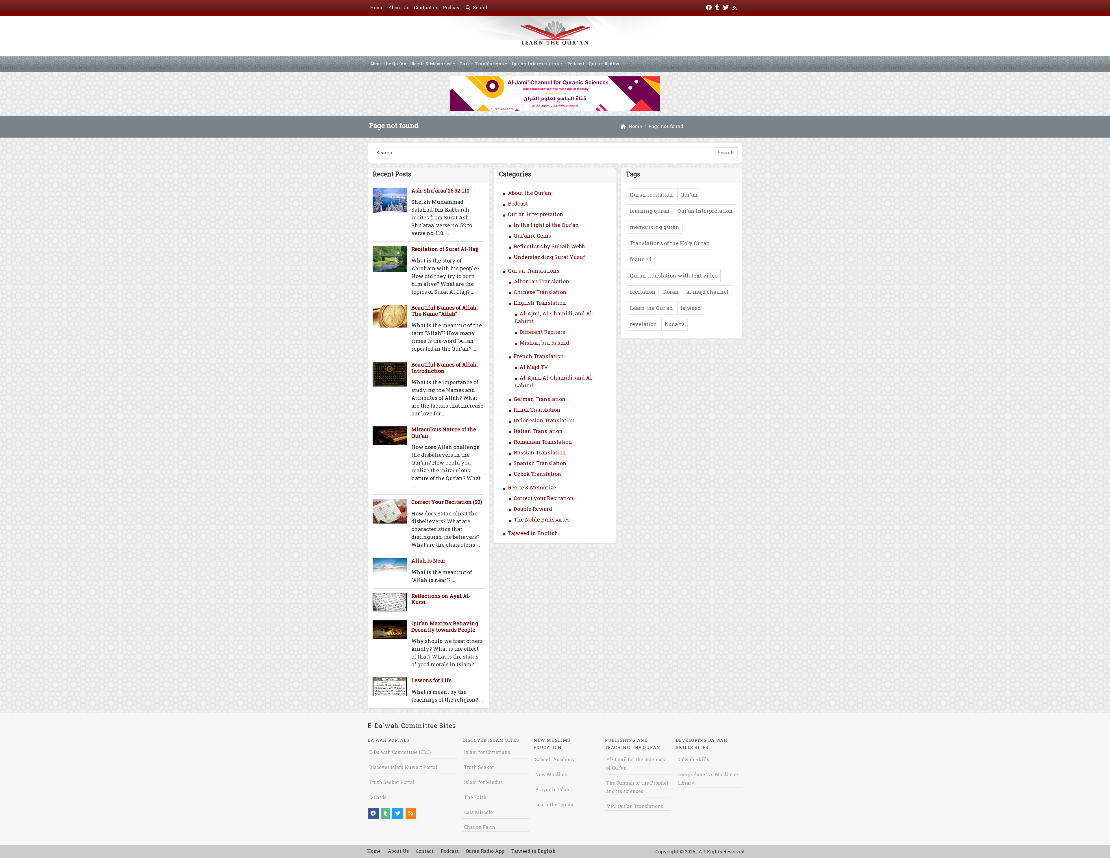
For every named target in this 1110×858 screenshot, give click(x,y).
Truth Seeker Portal (392, 782)
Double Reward (533, 508)
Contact (425, 851)
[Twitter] (726, 7)
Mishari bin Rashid (544, 342)
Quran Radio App (485, 851)
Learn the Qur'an (554, 804)
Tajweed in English (533, 533)
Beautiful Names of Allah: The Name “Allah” (444, 310)
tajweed (690, 307)
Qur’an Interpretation (535, 63)
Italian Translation (538, 431)
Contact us (426, 7)
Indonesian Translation (544, 420)
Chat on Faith (479, 827)
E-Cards (377, 797)
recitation (643, 291)
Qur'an (689, 194)
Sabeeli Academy (555, 759)
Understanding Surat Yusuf (549, 257)
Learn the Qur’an (651, 307)
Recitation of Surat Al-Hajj (444, 248)
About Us (398, 7)
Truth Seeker (479, 767)
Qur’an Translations (482, 63)
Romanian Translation (543, 441)
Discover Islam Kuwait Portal (403, 767)
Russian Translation (540, 452)
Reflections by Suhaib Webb (549, 246)
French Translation (539, 356)
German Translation (540, 398)
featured (641, 259)
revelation (643, 324)
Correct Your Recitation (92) (446, 501)
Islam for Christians (487, 752)
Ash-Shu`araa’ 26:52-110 (440, 190)
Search (480, 7)
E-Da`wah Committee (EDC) (400, 752)
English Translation (540, 302)
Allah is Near (428, 560)
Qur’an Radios (604, 63)
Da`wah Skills (693, 759)
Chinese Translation (540, 292)
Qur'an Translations (533, 270)
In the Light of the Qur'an (546, 224)
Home (377, 7)
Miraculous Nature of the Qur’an (443, 432)
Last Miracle (478, 812)
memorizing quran (654, 226)
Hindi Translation (537, 409)
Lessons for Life (431, 680)
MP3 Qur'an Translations (634, 806)
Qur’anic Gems (532, 235)
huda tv (674, 324)
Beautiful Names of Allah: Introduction (444, 367)
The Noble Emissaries (542, 519)
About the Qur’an (388, 63)
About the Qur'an (530, 192)
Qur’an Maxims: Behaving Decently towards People (444, 626)
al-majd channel (707, 291)
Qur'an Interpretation (535, 214)
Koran (671, 291)
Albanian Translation (541, 281)
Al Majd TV (533, 366)
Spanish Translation (540, 463)
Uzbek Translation (537, 473)
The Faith (475, 797)
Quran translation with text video (673, 275)
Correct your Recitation (544, 498)
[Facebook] (709, 7)
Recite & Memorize (431, 63)
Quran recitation (651, 194)
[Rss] (735, 7)
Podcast (452, 7)
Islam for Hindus (483, 782)
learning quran (650, 210)
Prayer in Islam (553, 789)
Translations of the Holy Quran (670, 243)
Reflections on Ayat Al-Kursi (441, 599)
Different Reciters (542, 331)
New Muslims (551, 774)
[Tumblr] (718, 7)
